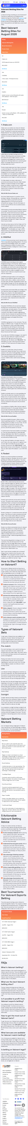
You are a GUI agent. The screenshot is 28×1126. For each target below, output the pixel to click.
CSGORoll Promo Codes (18, 1069)
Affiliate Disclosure (7, 1081)
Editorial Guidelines (7, 1072)
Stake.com (21, 18)
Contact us (5, 1074)
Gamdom (5, 1120)
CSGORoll (3, 19)
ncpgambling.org (18, 1118)
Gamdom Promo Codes (20, 1089)
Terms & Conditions (7, 1083)
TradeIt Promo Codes (20, 1090)
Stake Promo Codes (19, 1092)
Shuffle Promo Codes (20, 1078)
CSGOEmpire (5, 1103)
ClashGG (4, 1114)
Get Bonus (4, 68)
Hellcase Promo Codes (20, 1083)
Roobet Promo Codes (20, 1072)
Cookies (4, 1076)
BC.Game (5, 1109)
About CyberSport (7, 1070)
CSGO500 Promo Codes (18, 1076)
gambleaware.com (19, 1117)
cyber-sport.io (18, 1122)
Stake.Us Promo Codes (18, 1095)
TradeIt (4, 1116)
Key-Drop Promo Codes (18, 1086)
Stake (4, 1107)
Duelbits (4, 1118)
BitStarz (4, 1122)
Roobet (4, 1105)
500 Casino (5, 1110)
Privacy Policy (6, 1078)
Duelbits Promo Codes (20, 1073)
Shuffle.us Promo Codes (19, 1081)
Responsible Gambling (8, 1080)
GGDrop (4, 1112)
